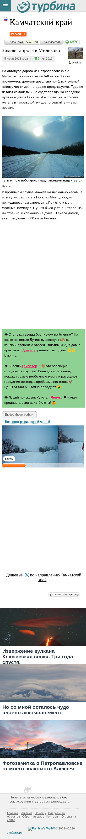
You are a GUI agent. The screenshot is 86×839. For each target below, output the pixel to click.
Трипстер (29, 366)
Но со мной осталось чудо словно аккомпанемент (35, 709)
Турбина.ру (14, 832)
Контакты (52, 816)
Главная (12, 813)
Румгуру (28, 350)
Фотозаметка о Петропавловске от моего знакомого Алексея (42, 765)
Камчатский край (41, 21)
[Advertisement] (43, 276)
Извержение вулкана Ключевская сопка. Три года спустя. (37, 656)
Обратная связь (33, 816)
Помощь (40, 813)
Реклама (26, 813)
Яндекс (57, 397)
